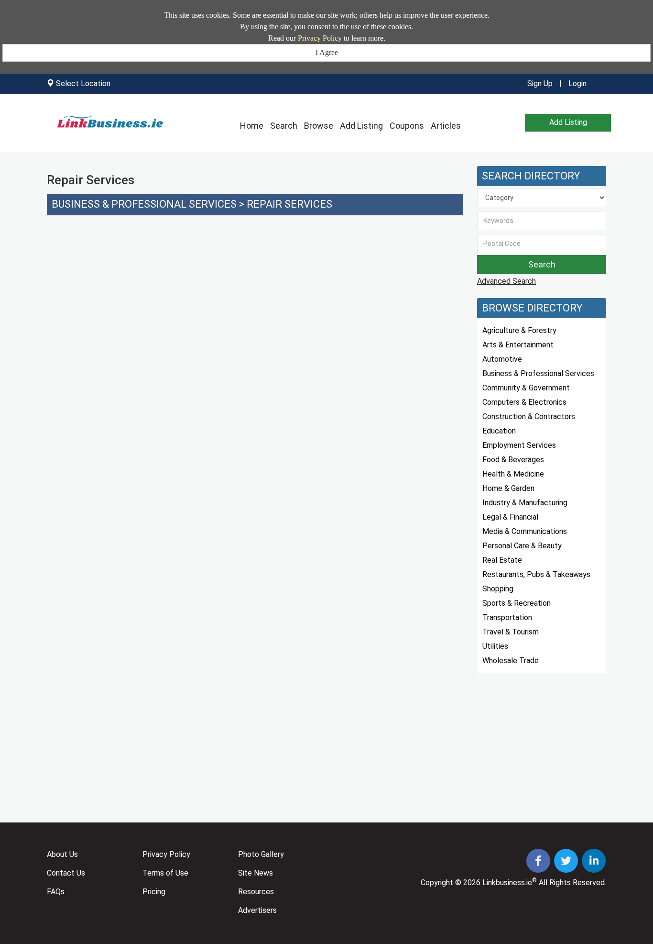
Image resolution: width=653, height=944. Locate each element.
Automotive (502, 359)
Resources (256, 891)
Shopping (497, 588)
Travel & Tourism (510, 631)
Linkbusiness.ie (507, 882)
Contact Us (66, 872)
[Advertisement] (255, 302)
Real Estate (502, 560)
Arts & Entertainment (518, 344)
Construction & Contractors (528, 416)
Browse (318, 126)
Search (283, 126)
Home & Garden (508, 488)
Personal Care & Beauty (522, 545)
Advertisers (257, 910)
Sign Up (540, 83)
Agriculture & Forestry (519, 330)
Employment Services (519, 445)
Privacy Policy (320, 38)
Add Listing (361, 126)
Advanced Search (506, 281)
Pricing (153, 891)
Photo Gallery (261, 854)
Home (251, 126)
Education (499, 430)
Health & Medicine (513, 473)
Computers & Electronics (524, 402)
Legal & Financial (510, 517)
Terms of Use (165, 872)
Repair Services (289, 204)
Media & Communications (524, 531)
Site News (255, 872)
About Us (62, 854)
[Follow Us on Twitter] (567, 861)
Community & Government (526, 387)
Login (577, 83)
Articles (446, 126)
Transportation (507, 617)
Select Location (83, 83)
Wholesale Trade (510, 660)
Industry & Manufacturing (524, 502)
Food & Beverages (513, 459)
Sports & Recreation (516, 603)
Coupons (407, 126)
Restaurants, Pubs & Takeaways (536, 574)
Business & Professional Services (144, 204)
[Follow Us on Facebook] (539, 861)
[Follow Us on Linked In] (594, 861)
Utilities (495, 646)
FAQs (56, 891)
